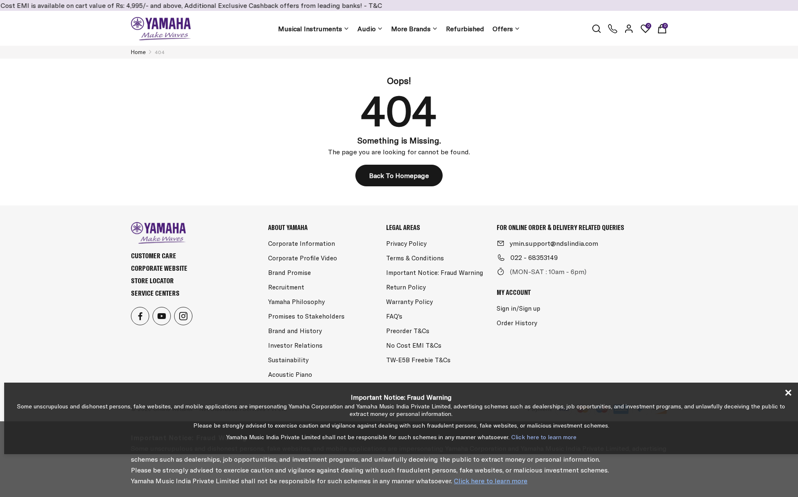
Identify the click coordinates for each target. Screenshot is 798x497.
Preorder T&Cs (407, 331)
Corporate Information (301, 243)
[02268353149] (612, 28)
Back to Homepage (399, 175)
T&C (363, 5)
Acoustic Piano (290, 374)
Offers (503, 29)
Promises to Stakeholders (306, 316)
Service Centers (155, 293)
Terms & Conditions (415, 258)
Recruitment (286, 287)
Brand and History (295, 331)
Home (138, 52)
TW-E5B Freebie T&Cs (418, 360)
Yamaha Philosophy (296, 302)
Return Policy (406, 287)
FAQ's (394, 316)
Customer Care (153, 255)
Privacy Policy (406, 243)
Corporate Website (159, 268)
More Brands (411, 29)
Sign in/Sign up (518, 308)
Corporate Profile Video (302, 258)
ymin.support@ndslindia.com (554, 243)
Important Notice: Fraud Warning (434, 273)
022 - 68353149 (534, 257)
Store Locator (152, 280)
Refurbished (465, 29)
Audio (366, 29)
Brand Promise (289, 273)
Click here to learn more (490, 481)
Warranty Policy (409, 302)
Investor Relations (295, 345)
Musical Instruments (310, 29)
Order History (517, 323)
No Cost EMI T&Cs (413, 345)
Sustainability (288, 360)
